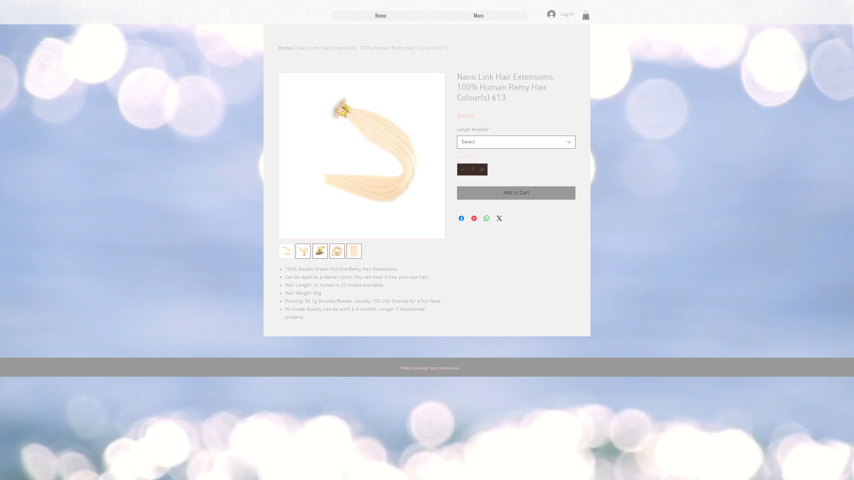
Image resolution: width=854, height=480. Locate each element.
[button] (586, 15)
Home (285, 48)
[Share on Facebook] (461, 218)
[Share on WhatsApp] (487, 218)
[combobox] (516, 142)
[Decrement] (462, 169)
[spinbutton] (472, 169)
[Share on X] (499, 218)
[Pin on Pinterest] (474, 218)
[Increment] (482, 169)
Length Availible (474, 130)
